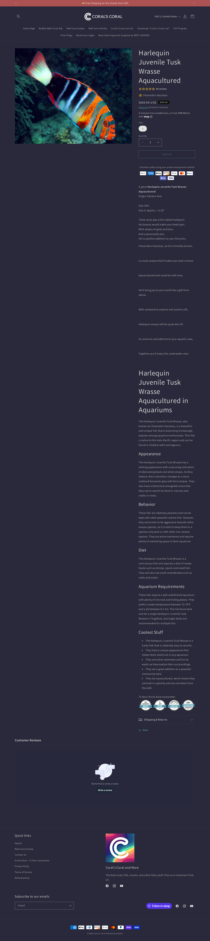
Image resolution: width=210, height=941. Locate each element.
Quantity (143, 136)
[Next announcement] (194, 3)
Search (18, 843)
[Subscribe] (70, 906)
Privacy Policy (22, 866)
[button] (18, 16)
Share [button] (145, 730)
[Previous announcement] (16, 3)
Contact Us (20, 854)
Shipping (143, 107)
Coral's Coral (99, 933)
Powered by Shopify (114, 933)
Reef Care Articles (24, 848)
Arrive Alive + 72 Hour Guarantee (32, 860)
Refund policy (22, 877)
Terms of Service (23, 872)
